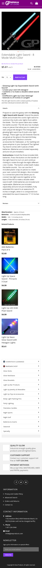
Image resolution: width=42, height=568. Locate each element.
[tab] (21, 108)
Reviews (5, 203)
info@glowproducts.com (14, 534)
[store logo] (12, 3)
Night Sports (7, 413)
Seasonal (6, 426)
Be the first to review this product (12, 64)
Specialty (6, 431)
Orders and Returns (12, 501)
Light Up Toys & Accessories (13, 394)
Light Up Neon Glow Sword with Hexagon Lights (9, 340)
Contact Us (9, 505)
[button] (18, 51)
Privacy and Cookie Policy (14, 494)
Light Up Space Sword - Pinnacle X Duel (9, 279)
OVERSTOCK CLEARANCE (14, 362)
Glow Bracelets (8, 380)
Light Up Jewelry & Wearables (14, 389)
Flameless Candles (10, 408)
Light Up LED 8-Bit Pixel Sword (10, 309)
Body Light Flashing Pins (12, 399)
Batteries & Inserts (10, 422)
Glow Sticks (7, 371)
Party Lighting (8, 403)
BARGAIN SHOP (11, 366)
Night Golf (7, 417)
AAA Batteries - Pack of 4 (8, 248)
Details (5, 108)
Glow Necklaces (9, 375)
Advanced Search (11, 498)
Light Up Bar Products (11, 385)
